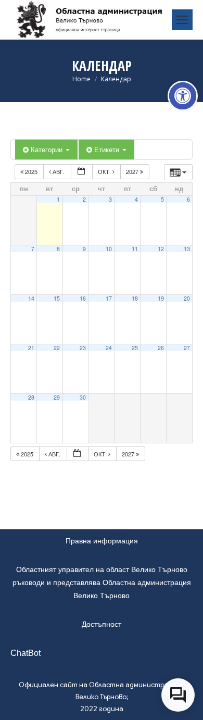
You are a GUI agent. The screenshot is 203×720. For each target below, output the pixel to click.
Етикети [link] (107, 149)
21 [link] (31, 348)
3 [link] (110, 199)
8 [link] (58, 249)
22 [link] (57, 348)
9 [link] (84, 249)
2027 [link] (133, 171)
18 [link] (135, 298)
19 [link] (161, 298)
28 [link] (31, 397)
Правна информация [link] (102, 541)
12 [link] (161, 249)
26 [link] (161, 348)
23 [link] (83, 348)
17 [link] (109, 298)
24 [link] (109, 348)
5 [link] (162, 199)
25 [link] (135, 348)
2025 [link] (31, 171)
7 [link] (32, 249)
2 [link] (84, 199)
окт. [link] (105, 171)
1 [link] (58, 199)
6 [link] (188, 199)
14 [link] (31, 298)
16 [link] (83, 298)
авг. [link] (58, 171)
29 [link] (57, 397)
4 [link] (136, 199)
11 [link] (135, 249)
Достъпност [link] (101, 624)
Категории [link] (48, 149)
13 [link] (187, 249)
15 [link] (57, 298)
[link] (182, 95)
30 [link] (83, 397)
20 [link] (187, 298)
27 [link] (187, 348)
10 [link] (109, 249)
